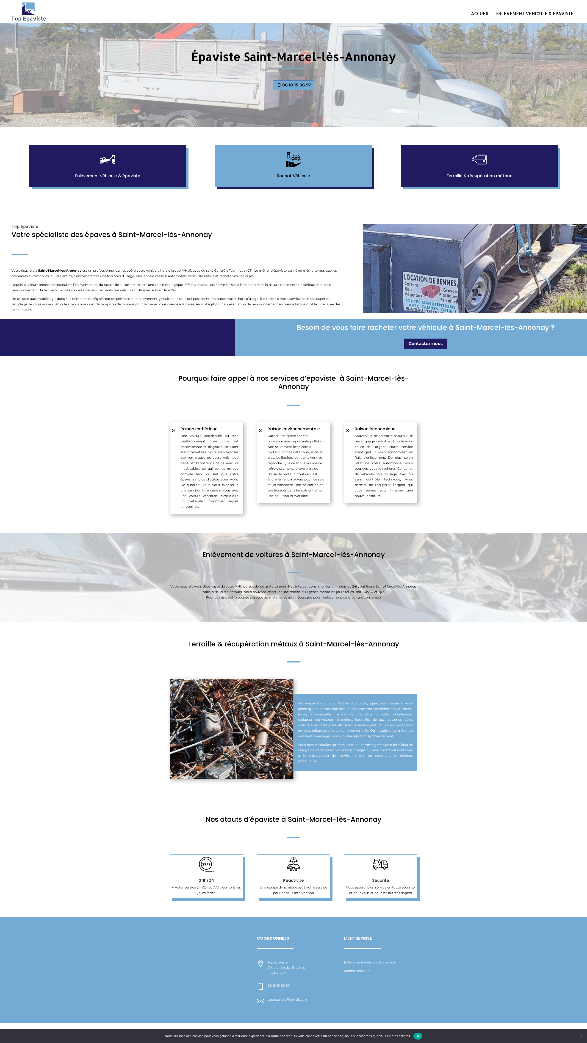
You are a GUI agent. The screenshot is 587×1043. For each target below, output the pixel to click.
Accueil (480, 14)
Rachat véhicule (356, 971)
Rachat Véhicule (293, 176)
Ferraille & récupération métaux (479, 176)
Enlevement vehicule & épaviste (535, 14)
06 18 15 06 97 (296, 85)
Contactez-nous (426, 343)
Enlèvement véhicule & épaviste (107, 176)
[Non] (581, 1036)
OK (418, 1036)
